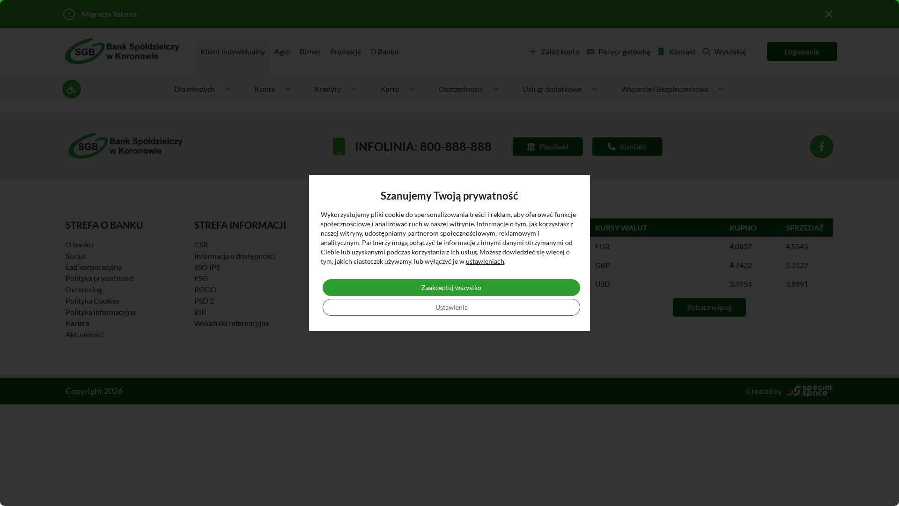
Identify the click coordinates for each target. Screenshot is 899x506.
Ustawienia (451, 307)
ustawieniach (485, 261)
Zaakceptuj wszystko (451, 287)
